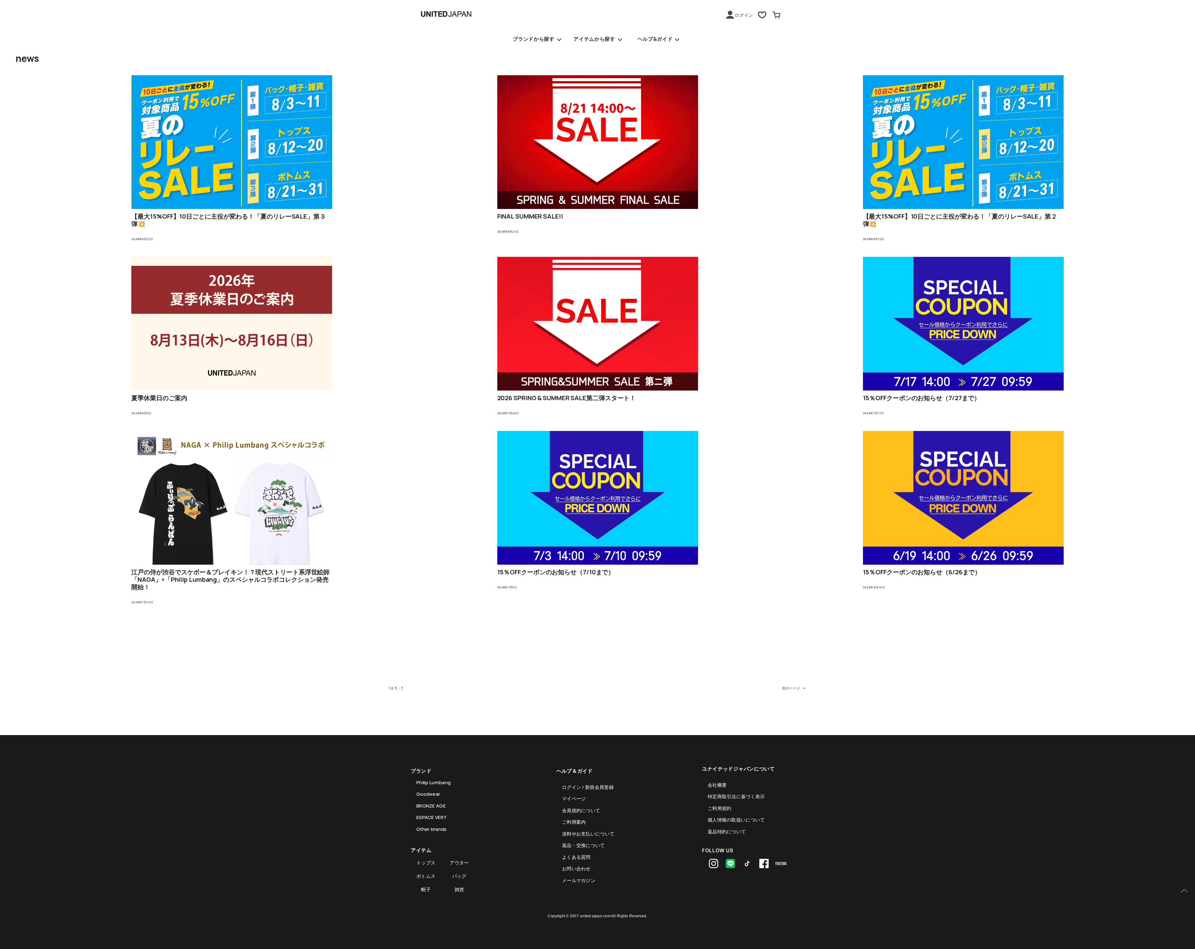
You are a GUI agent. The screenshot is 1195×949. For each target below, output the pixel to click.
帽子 (426, 889)
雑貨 (459, 889)
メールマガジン (578, 880)
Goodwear (428, 794)
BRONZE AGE (431, 806)
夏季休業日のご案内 (159, 398)
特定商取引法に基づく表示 (736, 796)
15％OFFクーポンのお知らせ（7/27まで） (922, 398)
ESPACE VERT (431, 817)
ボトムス (425, 876)
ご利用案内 (574, 822)
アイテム (421, 850)
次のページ (794, 688)
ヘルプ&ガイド (655, 38)
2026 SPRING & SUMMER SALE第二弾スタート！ (566, 398)
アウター (459, 862)
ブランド (421, 770)
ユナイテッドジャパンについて (738, 768)
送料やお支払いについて (588, 834)
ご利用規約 (720, 808)
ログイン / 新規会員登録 (588, 787)
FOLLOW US (717, 850)
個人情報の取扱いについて (736, 820)
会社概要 (717, 785)
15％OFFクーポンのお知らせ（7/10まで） (556, 572)
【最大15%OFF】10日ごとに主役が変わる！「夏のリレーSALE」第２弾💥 (960, 220)
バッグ (459, 876)
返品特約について (727, 831)
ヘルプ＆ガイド (574, 770)
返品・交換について (583, 845)
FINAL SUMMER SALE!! (530, 216)
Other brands (431, 829)
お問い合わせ (576, 868)
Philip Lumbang (433, 782)
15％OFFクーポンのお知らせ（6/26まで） (922, 572)
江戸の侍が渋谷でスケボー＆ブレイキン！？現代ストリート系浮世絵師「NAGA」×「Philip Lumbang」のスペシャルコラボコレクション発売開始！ (230, 579)
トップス (425, 862)
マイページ (574, 798)
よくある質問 (576, 857)
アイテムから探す (594, 38)
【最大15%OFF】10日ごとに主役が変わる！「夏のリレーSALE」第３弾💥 (228, 220)
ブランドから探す (534, 38)
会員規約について (581, 810)
